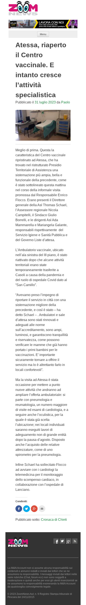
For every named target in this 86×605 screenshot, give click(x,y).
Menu (43, 34)
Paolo (65, 102)
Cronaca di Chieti (54, 519)
